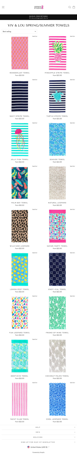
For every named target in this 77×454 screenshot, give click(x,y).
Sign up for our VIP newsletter (38, 442)
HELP (38, 427)
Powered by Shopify (38, 452)
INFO (38, 432)
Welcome (38, 437)
